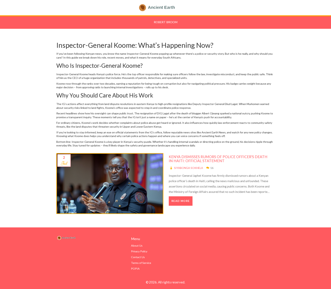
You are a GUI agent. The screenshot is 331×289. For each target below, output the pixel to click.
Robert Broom (165, 22)
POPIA (135, 268)
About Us (137, 245)
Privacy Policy (139, 251)
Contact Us (138, 257)
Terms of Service (141, 262)
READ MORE (180, 200)
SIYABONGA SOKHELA (188, 167)
